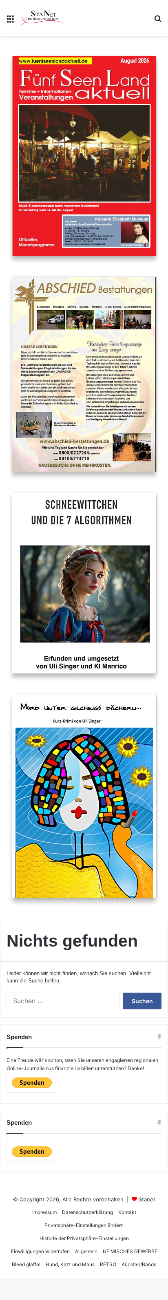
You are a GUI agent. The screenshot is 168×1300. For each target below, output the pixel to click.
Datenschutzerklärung (87, 1212)
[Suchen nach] (158, 21)
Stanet (147, 1199)
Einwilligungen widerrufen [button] (40, 1251)
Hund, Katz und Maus (70, 1264)
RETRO (108, 1264)
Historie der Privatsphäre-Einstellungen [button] (84, 1238)
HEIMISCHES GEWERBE (130, 1251)
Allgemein (86, 1251)
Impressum (44, 1212)
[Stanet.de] (42, 18)
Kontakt (127, 1212)
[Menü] (10, 21)
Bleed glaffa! (26, 1264)
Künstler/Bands (139, 1264)
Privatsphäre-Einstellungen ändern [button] (84, 1225)
